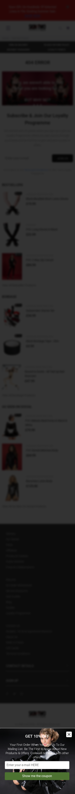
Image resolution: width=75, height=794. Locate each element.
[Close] (69, 734)
